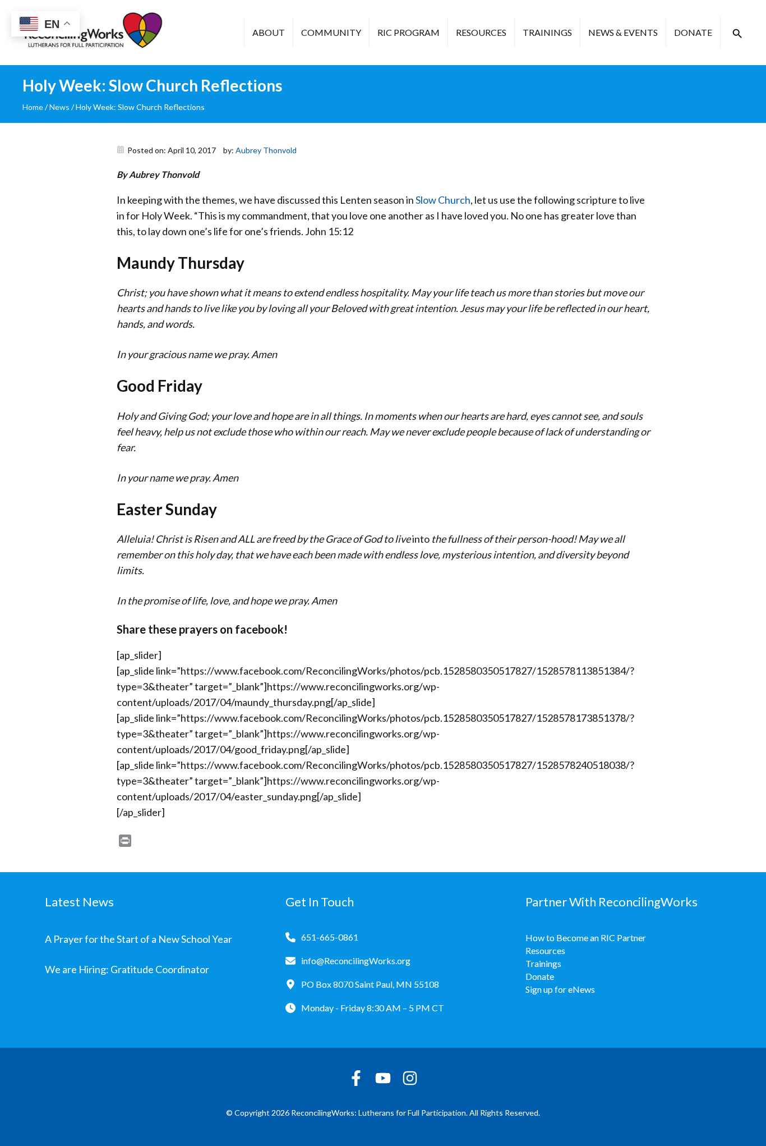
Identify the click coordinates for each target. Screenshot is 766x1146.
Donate (693, 32)
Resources (481, 32)
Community (331, 32)
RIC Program (408, 32)
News (59, 107)
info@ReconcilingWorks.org (355, 960)
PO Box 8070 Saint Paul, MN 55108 (370, 984)
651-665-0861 (329, 937)
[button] (737, 33)
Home (32, 107)
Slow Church (443, 200)
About (268, 32)
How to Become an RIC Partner (585, 937)
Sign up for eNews (560, 989)
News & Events (623, 32)
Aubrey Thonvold (266, 150)
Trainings (547, 32)
